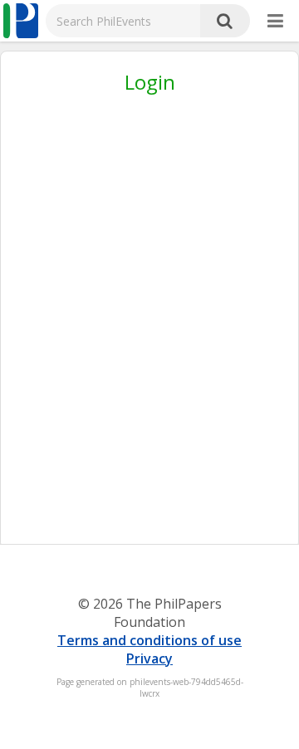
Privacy (149, 658)
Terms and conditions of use (149, 640)
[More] (275, 21)
